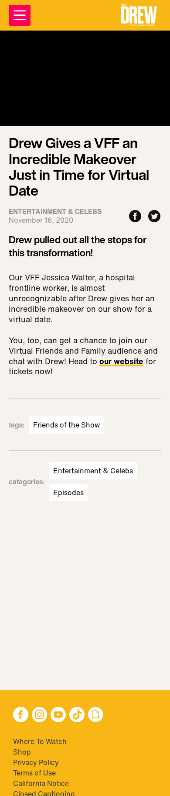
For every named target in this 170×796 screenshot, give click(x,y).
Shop (22, 752)
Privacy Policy (36, 762)
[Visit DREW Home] (139, 15)
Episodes (68, 492)
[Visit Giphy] (95, 715)
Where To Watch (40, 741)
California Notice (41, 783)
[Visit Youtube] (58, 715)
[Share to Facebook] (135, 216)
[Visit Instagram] (39, 715)
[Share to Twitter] (154, 216)
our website (121, 362)
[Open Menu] (20, 15)
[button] (139, 15)
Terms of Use (34, 773)
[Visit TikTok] (77, 715)
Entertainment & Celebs (93, 470)
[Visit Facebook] (20, 715)
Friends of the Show (66, 424)
